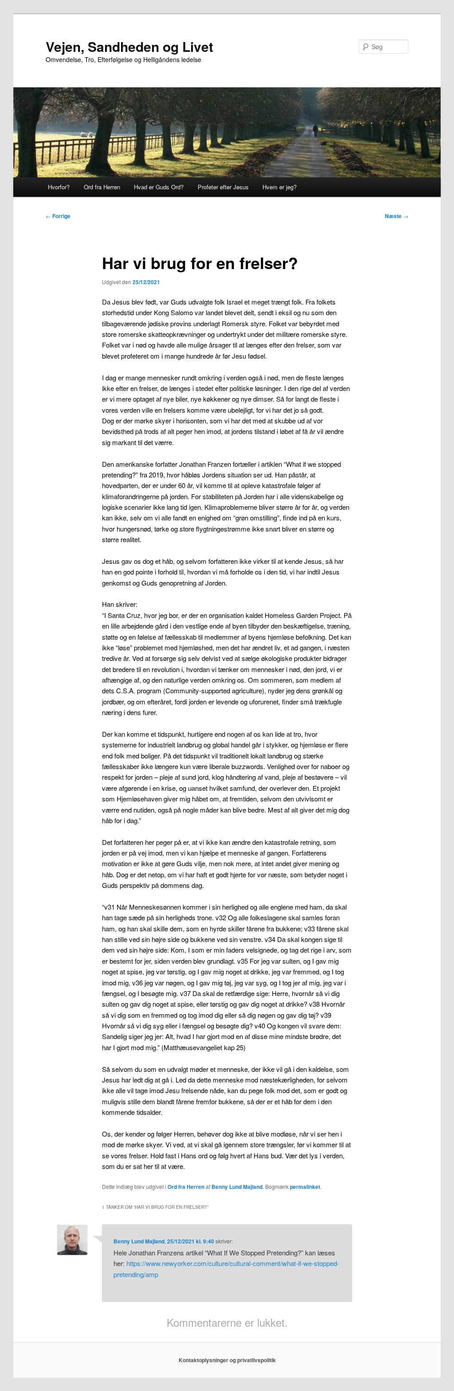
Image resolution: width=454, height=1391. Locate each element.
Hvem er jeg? (279, 187)
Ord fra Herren (102, 187)
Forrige (58, 216)
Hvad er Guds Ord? (159, 187)
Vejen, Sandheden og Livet (129, 46)
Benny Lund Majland (236, 1187)
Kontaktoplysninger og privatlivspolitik (227, 1360)
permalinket (305, 1187)
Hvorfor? (59, 187)
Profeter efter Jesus (223, 187)
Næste (396, 216)
